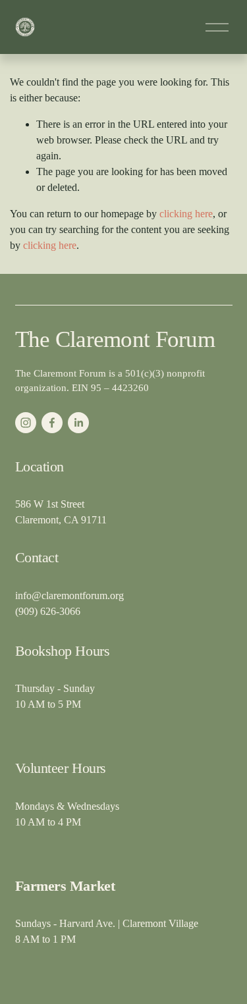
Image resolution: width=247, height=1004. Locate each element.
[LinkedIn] (78, 422)
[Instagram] (25, 422)
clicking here (186, 213)
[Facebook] (52, 422)
